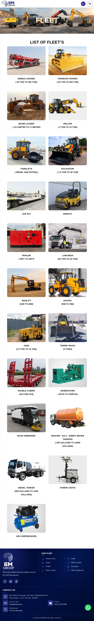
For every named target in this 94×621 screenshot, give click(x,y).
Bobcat (67, 214)
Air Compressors (26, 536)
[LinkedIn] (10, 581)
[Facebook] (5, 581)
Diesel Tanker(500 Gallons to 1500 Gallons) (26, 491)
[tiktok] (16, 581)
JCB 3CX (26, 214)
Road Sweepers (26, 436)
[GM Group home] (8, 561)
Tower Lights (68, 488)
